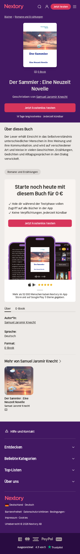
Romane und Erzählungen (29, 16)
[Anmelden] (47, 6)
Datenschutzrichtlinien (36, 511)
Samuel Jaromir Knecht (52, 97)
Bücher (8, 16)
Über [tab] (7, 308)
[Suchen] (39, 6)
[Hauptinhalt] (74, 6)
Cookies (23, 517)
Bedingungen (57, 511)
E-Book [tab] (20, 308)
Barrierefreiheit (13, 511)
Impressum (11, 517)
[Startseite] (20, 6)
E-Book (9, 348)
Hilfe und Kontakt (22, 431)
